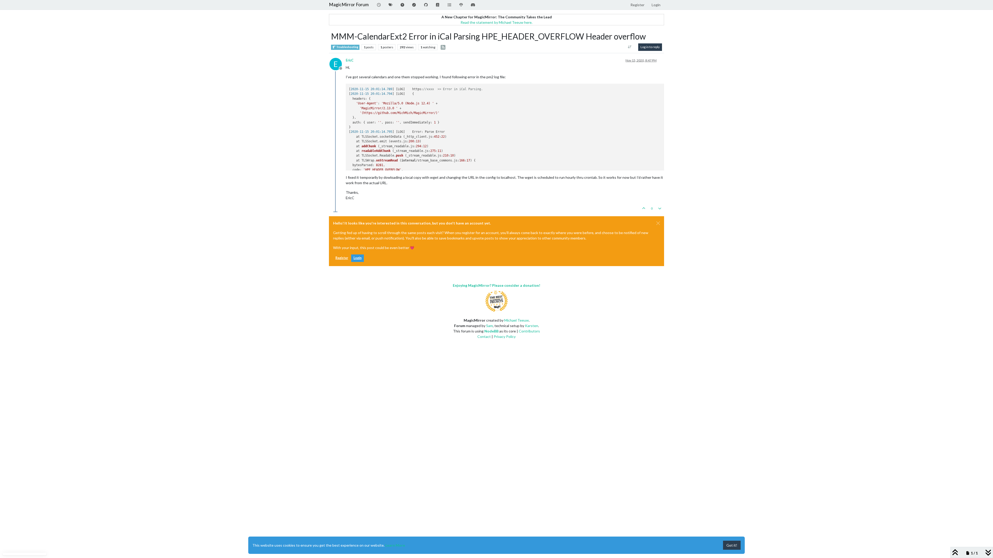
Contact (484, 336)
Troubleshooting (347, 47)
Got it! (731, 545)
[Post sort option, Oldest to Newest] (630, 47)
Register (341, 258)
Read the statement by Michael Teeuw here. (496, 22)
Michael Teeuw (516, 320)
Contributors (529, 331)
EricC (349, 60)
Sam (489, 325)
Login (357, 258)
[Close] (658, 223)
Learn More (395, 545)
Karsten (531, 325)
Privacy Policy (505, 336)
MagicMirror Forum (349, 4)
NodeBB (491, 331)
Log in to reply (650, 47)
